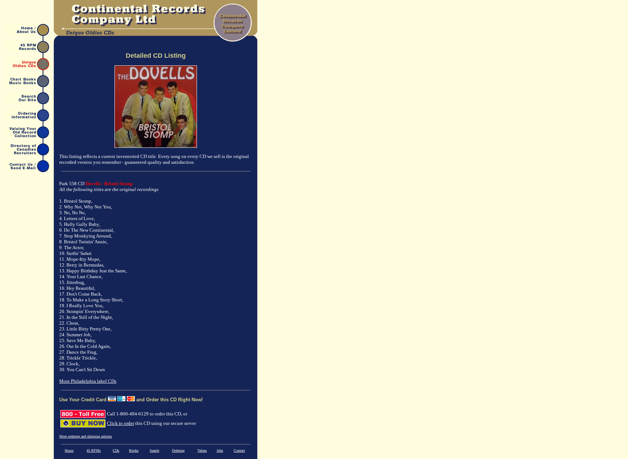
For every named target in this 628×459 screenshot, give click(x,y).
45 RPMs (93, 450)
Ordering (178, 450)
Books (133, 450)
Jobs (220, 450)
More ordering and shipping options (85, 436)
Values (202, 450)
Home (69, 450)
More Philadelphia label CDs (87, 381)
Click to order (120, 423)
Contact (239, 450)
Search (154, 450)
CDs (116, 450)
